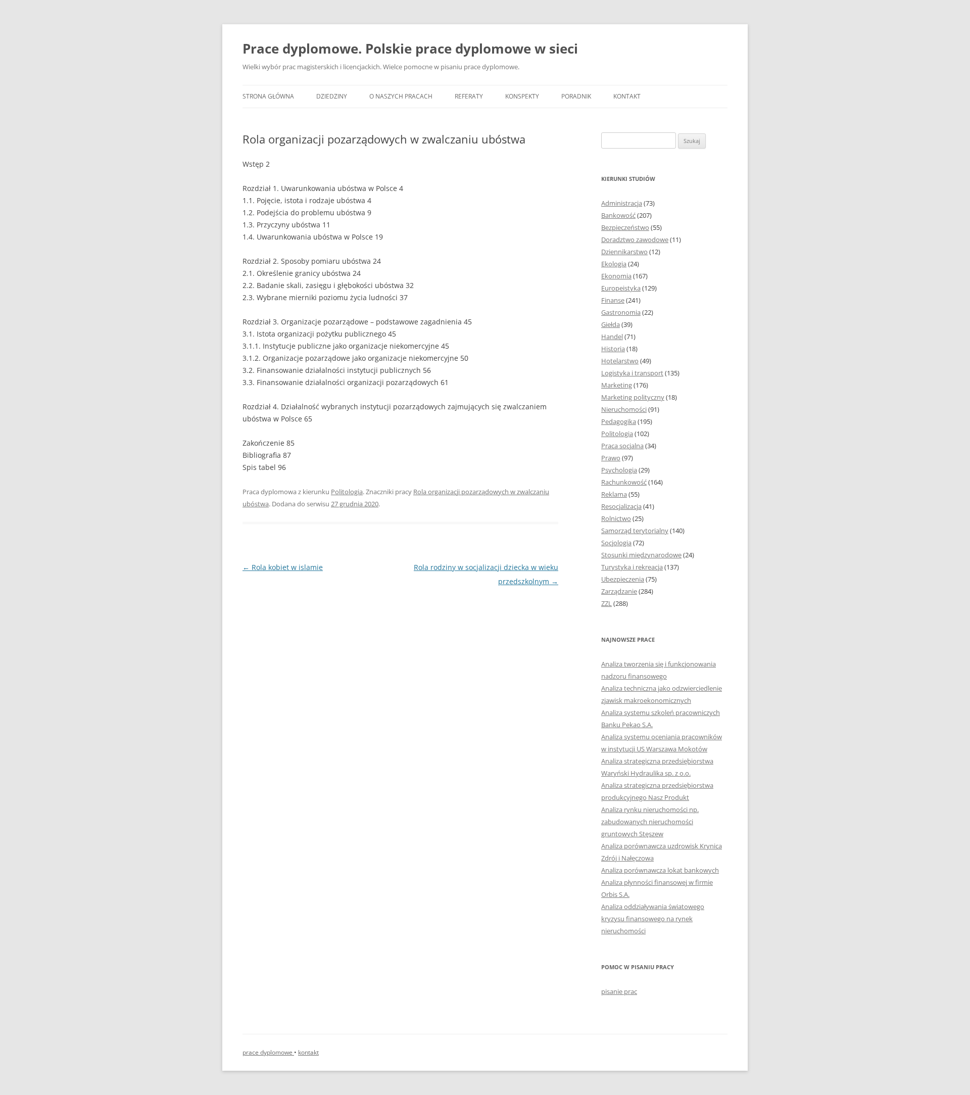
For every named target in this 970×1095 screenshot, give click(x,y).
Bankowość (618, 215)
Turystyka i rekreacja (632, 567)
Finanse (612, 300)
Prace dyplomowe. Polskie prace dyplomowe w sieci (410, 48)
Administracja (621, 203)
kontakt (308, 1052)
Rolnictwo (616, 518)
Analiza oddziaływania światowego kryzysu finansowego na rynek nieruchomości (652, 918)
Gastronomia (621, 312)
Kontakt (627, 96)
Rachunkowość (624, 482)
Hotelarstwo (620, 360)
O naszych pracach (400, 96)
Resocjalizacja (621, 506)
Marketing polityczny (632, 397)
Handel (612, 336)
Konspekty (522, 96)
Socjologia (616, 542)
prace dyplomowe (268, 1052)
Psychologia (619, 469)
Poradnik (576, 96)
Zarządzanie (619, 591)
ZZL (606, 603)
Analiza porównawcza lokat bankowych (660, 870)
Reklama (614, 494)
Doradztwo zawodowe (634, 239)
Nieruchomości (624, 409)
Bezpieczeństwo (625, 227)
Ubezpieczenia (622, 579)
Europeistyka (621, 288)
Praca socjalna (622, 445)
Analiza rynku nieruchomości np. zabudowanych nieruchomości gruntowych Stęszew (650, 821)
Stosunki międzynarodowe (641, 554)
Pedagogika (618, 421)
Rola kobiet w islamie (283, 567)
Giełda (610, 324)
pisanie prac (619, 991)
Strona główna (268, 96)
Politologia (347, 491)
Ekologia (613, 263)
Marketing (616, 385)
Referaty (469, 96)
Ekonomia (616, 275)
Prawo (610, 457)
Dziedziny (331, 96)
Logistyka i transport (632, 372)
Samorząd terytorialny (634, 530)
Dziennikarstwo (624, 251)
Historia (613, 348)
